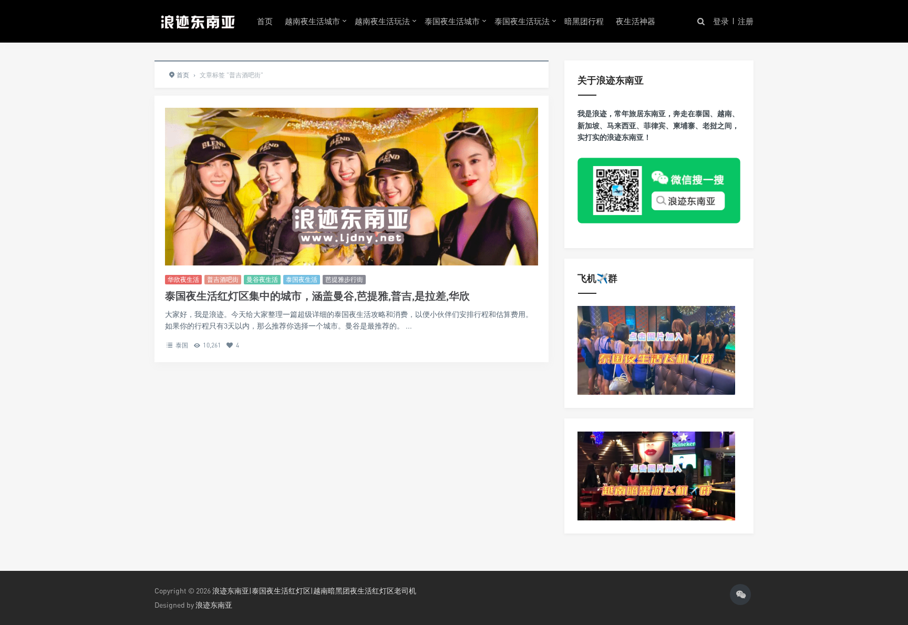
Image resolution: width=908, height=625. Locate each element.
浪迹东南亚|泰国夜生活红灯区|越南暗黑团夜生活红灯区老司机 (314, 590)
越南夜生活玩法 (382, 21)
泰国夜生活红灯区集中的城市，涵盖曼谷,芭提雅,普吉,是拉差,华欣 (317, 295)
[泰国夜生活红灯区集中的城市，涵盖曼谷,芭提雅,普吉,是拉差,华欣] (351, 225)
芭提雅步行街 (344, 279)
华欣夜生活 (183, 279)
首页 (265, 21)
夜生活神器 (635, 21)
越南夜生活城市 (312, 21)
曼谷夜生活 (262, 279)
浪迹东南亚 (213, 604)
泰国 (182, 345)
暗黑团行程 (584, 21)
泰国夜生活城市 (452, 21)
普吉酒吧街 (223, 279)
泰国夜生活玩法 (522, 21)
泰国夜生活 (301, 279)
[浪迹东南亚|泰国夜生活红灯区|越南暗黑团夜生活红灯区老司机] (197, 21)
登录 (721, 21)
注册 (746, 21)
